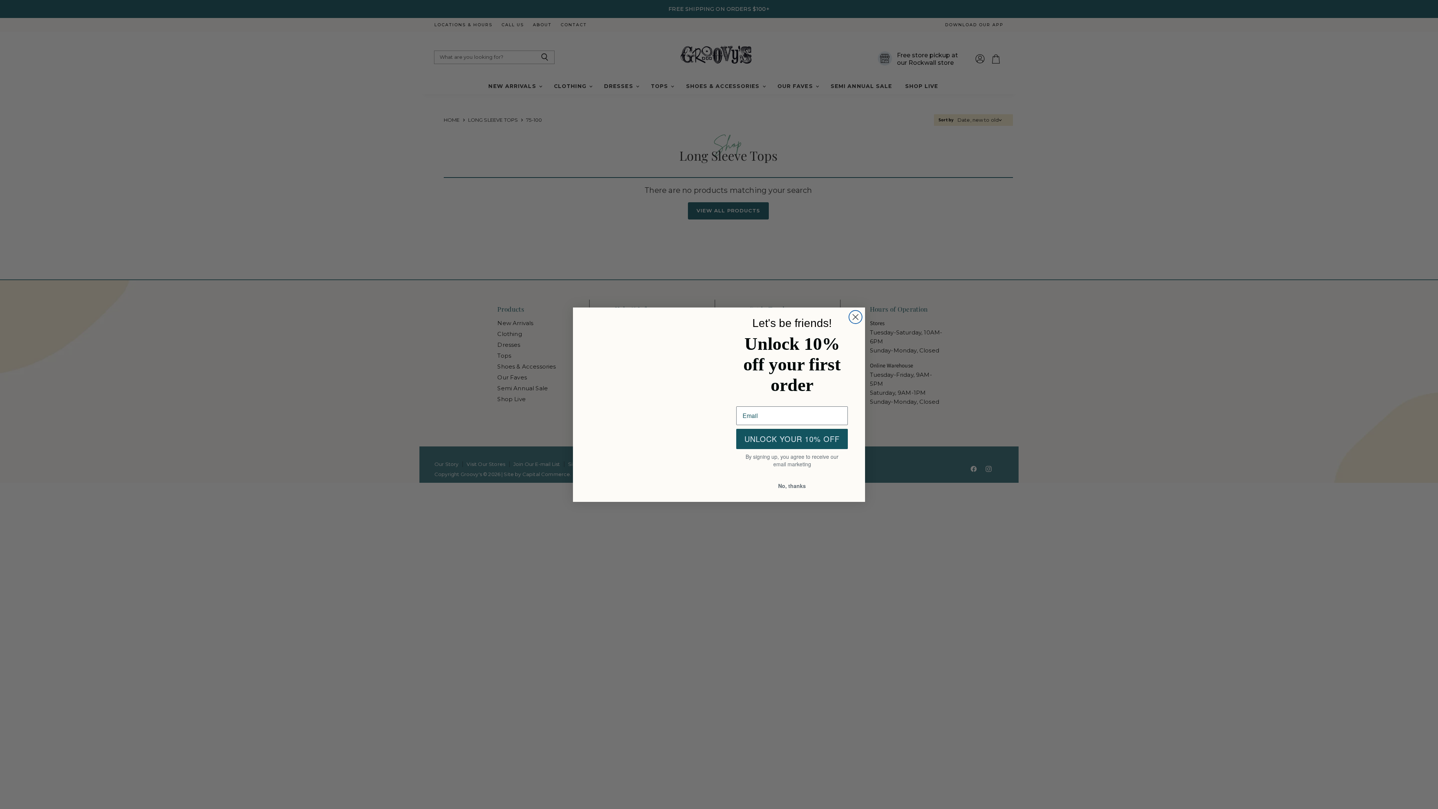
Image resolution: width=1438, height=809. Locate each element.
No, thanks (792, 486)
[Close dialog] (855, 316)
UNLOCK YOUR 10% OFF (792, 439)
